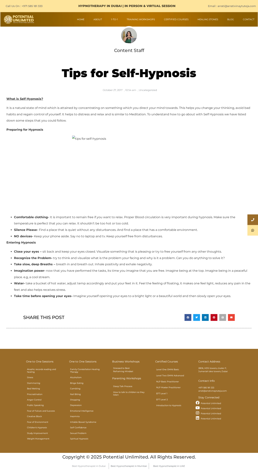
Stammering (33, 383)
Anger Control (34, 399)
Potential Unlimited (211, 403)
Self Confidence (78, 427)
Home (80, 19)
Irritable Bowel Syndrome (83, 422)
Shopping (75, 399)
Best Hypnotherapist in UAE (169, 466)
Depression (76, 405)
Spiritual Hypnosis (79, 438)
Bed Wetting (33, 388)
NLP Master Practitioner (168, 387)
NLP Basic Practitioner (167, 381)
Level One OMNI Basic (167, 369)
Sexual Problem (78, 433)
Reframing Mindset (123, 371)
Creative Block (34, 416)
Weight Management (38, 438)
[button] (188, 317)
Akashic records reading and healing (41, 370)
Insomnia (75, 416)
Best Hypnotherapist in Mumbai (129, 466)
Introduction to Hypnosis (168, 405)
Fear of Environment (37, 422)
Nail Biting (75, 394)
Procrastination (34, 394)
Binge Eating (76, 383)
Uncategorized (148, 90)
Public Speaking (35, 405)
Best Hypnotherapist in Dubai (89, 466)
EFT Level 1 (161, 393)
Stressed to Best (121, 368)
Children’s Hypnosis (37, 427)
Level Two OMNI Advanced (170, 375)
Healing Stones (208, 19)
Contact (248, 19)
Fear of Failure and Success (41, 411)
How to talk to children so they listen (128, 393)
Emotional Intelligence (81, 411)
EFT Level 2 (162, 399)
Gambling (75, 388)
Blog (230, 19)
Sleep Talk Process (122, 386)
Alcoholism (76, 377)
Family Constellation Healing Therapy (85, 370)
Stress (30, 377)
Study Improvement (37, 433)
